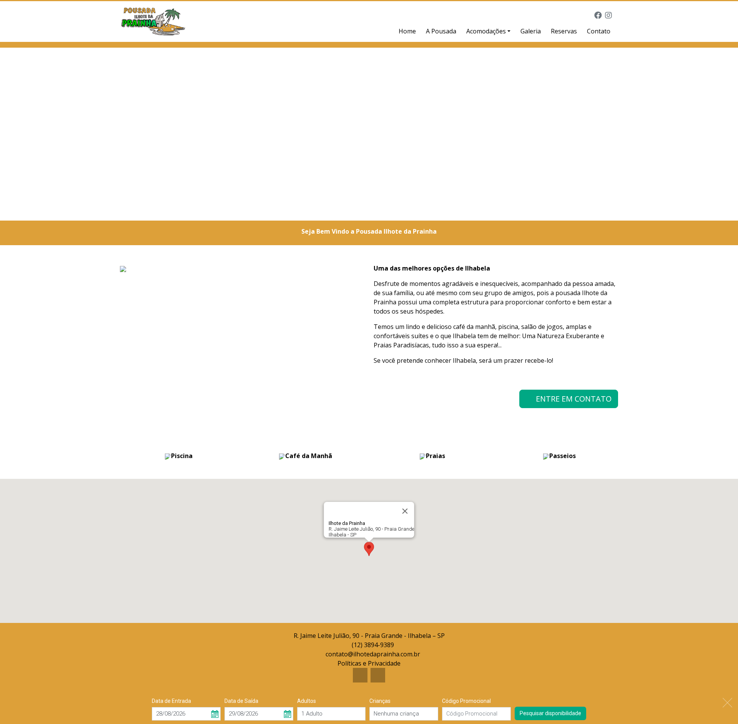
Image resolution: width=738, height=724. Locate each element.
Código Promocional (466, 701)
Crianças (380, 701)
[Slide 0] (348, 210)
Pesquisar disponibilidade (550, 713)
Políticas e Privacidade (369, 663)
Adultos (306, 701)
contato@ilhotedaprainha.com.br (373, 654)
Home (407, 31)
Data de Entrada (171, 701)
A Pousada (441, 31)
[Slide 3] (390, 210)
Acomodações (486, 31)
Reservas (564, 31)
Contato (598, 31)
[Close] (405, 511)
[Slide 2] (376, 210)
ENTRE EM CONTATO (572, 399)
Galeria (530, 31)
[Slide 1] (362, 210)
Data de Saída (241, 701)
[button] (369, 549)
